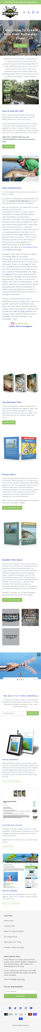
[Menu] (37, 12)
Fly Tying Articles (10, 937)
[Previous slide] (6, 679)
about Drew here (18, 979)
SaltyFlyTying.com (23, 1025)
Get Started (20, 45)
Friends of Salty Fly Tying (14, 947)
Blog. (19, 250)
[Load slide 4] (23, 679)
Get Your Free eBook (11, 781)
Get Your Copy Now (12, 508)
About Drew (8, 920)
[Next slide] (35, 679)
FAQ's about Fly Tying (12, 942)
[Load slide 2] (19, 679)
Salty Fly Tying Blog (16, 894)
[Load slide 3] (21, 679)
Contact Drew (9, 926)
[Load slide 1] (17, 679)
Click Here (8, 146)
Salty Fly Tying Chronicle (13, 931)
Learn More (9, 422)
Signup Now (7, 846)
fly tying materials (25, 311)
